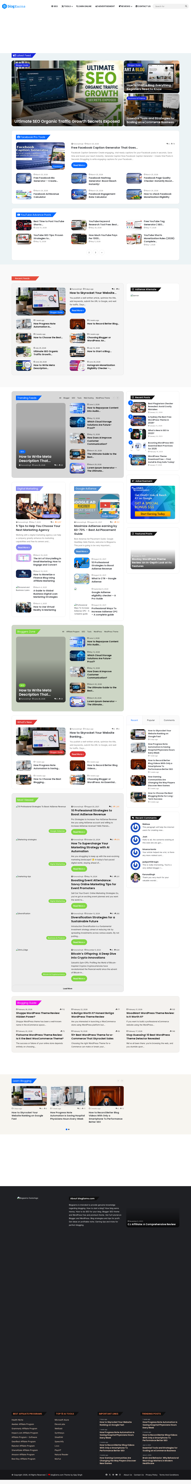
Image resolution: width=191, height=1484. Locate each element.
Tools (79, 398)
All (60, 398)
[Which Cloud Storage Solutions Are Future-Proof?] (77, 422)
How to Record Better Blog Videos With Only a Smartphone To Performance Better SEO (160, 765)
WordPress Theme (103, 398)
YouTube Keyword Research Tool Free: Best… (103, 223)
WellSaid (58, 1428)
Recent (134, 720)
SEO (55, 6)
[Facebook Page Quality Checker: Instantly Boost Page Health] (134, 178)
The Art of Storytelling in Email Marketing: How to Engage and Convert (47, 561)
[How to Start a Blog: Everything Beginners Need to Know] (77, 352)
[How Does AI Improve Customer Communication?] (77, 438)
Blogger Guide (22, 65)
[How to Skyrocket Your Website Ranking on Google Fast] (67, 93)
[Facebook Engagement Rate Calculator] (79, 194)
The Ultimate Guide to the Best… (101, 455)
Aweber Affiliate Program (23, 1424)
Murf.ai (58, 1459)
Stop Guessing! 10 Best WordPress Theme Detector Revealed (148, 1036)
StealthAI (59, 1437)
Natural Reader (61, 1454)
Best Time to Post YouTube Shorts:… (49, 223)
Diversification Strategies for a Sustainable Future (93, 919)
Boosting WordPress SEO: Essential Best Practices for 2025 (161, 445)
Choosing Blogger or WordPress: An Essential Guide (150, 120)
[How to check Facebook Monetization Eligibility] (134, 194)
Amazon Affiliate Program (23, 1454)
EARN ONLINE (85, 6)
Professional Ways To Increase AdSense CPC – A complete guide (105, 611)
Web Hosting (89, 398)
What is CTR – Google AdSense (104, 580)
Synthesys (59, 1433)
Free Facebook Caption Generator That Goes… (104, 148)
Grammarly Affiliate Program (24, 1428)
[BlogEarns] (14, 6)
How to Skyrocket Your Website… (93, 293)
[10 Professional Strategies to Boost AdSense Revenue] (81, 563)
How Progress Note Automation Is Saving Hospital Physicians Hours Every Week (161, 748)
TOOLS (67, 6)
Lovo (57, 1446)
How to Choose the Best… (48, 337)
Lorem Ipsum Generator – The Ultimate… (102, 469)
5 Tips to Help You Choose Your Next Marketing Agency (38, 528)
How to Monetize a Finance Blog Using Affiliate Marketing (44, 577)
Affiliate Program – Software (24, 1437)
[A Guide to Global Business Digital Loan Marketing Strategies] (23, 591)
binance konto (149, 849)
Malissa (146, 824)
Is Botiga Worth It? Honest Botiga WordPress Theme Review (92, 1014)
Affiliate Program (72, 632)
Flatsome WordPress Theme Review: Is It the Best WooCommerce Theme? (39, 1036)
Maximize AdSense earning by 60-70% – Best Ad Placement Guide (95, 530)
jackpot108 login (150, 862)
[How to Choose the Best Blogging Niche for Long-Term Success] (151, 77)
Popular (151, 720)
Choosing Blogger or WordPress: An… (99, 339)
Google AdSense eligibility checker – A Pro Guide (104, 595)
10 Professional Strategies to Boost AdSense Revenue (103, 565)
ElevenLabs (60, 1424)
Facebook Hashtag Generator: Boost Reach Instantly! (102, 181)
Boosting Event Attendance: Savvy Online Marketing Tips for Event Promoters (93, 884)
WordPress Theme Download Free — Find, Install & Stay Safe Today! (161, 459)
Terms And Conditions (169, 1475)
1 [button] (66, 1129)
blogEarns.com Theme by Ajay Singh (66, 1475)
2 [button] (68, 1129)
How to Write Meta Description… (44, 367)
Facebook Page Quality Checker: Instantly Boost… (159, 179)
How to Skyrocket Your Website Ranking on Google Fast (159, 733)
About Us (128, 1475)
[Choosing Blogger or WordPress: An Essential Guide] (151, 110)
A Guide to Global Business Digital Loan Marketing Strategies (45, 594)
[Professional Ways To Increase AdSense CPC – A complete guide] (81, 609)
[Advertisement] (95, 30)
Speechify (59, 1441)
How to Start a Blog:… (99, 351)
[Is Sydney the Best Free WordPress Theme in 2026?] (138, 421)
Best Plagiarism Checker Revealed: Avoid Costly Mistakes (160, 406)
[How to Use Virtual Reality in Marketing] (23, 607)
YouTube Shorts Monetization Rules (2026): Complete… (159, 238)
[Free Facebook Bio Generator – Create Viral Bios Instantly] (23, 178)
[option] (95, 93)
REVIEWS (125, 6)
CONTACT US (144, 6)
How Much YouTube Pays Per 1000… (103, 237)
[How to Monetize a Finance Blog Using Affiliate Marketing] (23, 574)
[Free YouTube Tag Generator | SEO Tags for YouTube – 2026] (134, 225)
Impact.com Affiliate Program (25, 1433)
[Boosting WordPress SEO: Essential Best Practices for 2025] (138, 446)
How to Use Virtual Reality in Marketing (44, 608)
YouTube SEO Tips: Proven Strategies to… (48, 237)
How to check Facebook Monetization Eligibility (157, 195)
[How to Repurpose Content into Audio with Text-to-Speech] (77, 408)
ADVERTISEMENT (106, 6)
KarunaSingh (78, 144)
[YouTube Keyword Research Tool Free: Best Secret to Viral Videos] (79, 225)
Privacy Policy (151, 1475)
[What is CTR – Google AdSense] (81, 579)
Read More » (79, 165)
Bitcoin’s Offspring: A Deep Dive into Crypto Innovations (93, 956)
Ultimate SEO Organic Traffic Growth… (46, 353)
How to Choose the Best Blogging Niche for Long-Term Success (151, 87)
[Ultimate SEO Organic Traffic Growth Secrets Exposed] (23, 352)
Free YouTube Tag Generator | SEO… (154, 223)
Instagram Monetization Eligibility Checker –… (101, 367)
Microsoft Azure (62, 1420)
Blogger (66, 398)
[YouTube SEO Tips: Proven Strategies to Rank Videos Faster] (23, 239)
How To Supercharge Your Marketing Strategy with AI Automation (90, 847)
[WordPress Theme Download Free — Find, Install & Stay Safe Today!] (138, 460)
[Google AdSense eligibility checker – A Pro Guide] (75, 588)
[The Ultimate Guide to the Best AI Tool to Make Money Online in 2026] (77, 454)
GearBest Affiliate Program (24, 1441)
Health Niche (17, 1420)
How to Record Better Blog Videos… (102, 767)
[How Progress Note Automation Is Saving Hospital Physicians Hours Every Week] (23, 324)
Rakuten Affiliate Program (23, 1446)
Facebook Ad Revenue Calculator (46, 195)
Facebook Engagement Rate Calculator (102, 195)
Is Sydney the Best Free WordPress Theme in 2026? (159, 420)
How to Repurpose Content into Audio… (102, 409)
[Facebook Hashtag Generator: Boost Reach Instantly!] (79, 178)
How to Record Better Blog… (103, 323)
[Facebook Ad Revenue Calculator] (23, 194)
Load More (67, 988)
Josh (144, 836)
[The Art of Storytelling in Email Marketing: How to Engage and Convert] (23, 558)
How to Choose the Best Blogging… (47, 780)
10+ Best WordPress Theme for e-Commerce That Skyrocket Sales (92, 1036)
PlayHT (58, 1450)
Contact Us (139, 1475)
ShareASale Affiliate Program (25, 1450)
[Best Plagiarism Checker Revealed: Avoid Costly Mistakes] (138, 407)
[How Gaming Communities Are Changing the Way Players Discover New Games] (138, 780)
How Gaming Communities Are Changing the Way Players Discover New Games (161, 781)
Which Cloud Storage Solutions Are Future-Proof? (99, 425)
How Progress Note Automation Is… (45, 325)
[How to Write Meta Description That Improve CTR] (23, 365)
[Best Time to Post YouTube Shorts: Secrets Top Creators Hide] (23, 225)
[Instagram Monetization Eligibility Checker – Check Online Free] (77, 365)
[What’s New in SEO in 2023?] (138, 434)
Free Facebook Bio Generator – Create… (46, 179)
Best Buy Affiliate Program (23, 1459)
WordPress (98, 632)
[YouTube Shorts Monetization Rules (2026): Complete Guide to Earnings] (134, 239)
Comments (169, 720)
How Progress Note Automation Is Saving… (47, 767)
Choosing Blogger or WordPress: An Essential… (101, 780)
